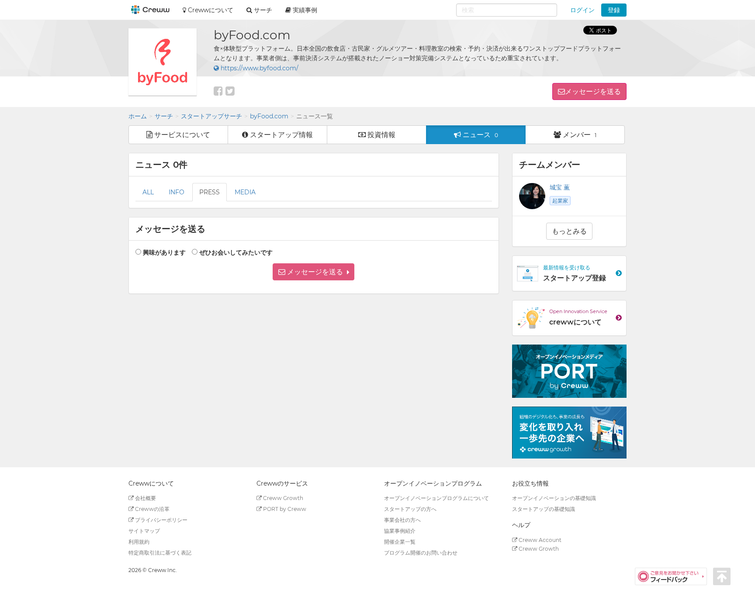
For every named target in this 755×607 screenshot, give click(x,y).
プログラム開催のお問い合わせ (420, 552)
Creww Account (539, 540)
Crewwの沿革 (152, 509)
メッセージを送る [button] (593, 91)
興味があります (164, 252)
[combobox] (506, 10)
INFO (176, 192)
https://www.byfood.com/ (258, 68)
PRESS (209, 192)
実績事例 (304, 10)
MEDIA (245, 192)
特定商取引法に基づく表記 (159, 552)
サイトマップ (144, 531)
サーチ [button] (262, 10)
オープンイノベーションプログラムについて (436, 498)
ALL (148, 192)
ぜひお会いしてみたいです (236, 252)
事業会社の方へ (402, 520)
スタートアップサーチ (211, 116)
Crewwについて (209, 10)
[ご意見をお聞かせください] (674, 576)
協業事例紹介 (400, 531)
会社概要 (145, 498)
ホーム (137, 116)
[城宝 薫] (532, 196)
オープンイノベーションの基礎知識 (554, 498)
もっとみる (569, 231)
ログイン (582, 10)
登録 (614, 10)
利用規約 (138, 541)
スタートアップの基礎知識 (543, 509)
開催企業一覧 (400, 541)
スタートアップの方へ (410, 509)
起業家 (560, 200)
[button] (313, 271)
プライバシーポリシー (160, 520)
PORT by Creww (284, 509)
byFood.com (269, 116)
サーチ (164, 116)
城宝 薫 (560, 187)
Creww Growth (282, 498)
